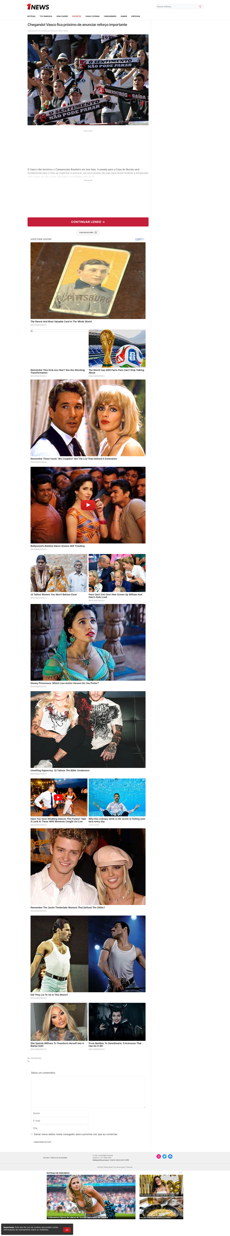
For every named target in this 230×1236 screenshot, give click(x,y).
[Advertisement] (88, 148)
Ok (67, 1230)
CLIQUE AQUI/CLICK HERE (119, 1160)
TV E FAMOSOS (46, 16)
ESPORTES (76, 16)
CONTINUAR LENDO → (88, 222)
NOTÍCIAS (31, 16)
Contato (46, 1158)
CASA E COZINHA (92, 16)
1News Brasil (63, 31)
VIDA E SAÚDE (62, 16)
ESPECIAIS (135, 16)
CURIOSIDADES (110, 16)
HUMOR (124, 16)
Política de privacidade (59, 1158)
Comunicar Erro (86, 232)
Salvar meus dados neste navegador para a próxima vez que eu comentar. (76, 1134)
